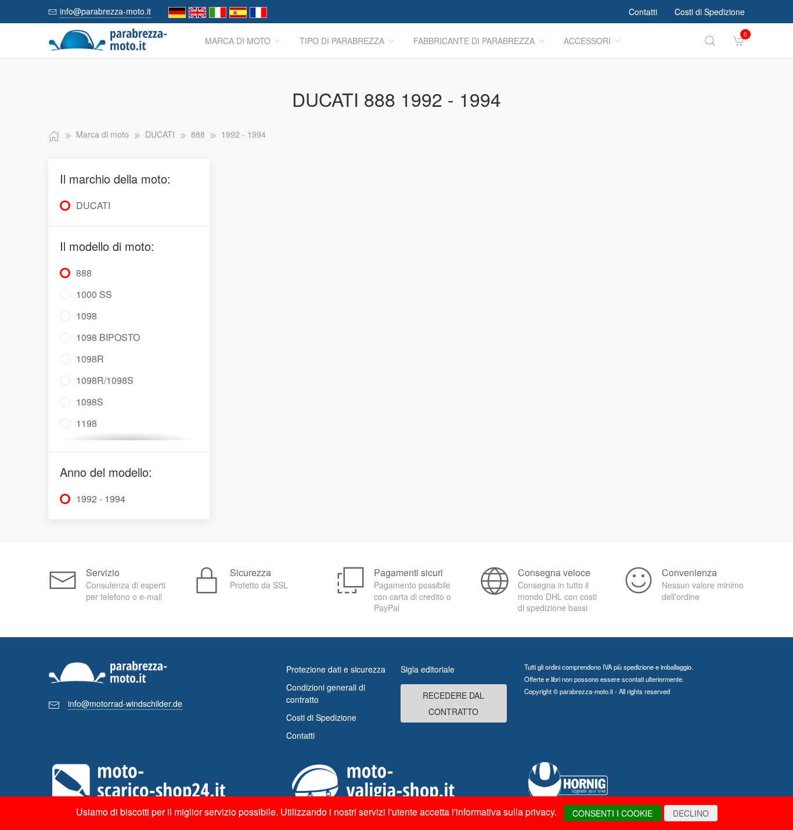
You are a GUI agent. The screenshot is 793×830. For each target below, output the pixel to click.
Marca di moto (238, 40)
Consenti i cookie (612, 813)
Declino (691, 813)
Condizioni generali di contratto (325, 693)
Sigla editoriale (428, 669)
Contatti (643, 11)
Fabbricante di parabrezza (474, 40)
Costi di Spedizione (710, 11)
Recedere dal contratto (453, 703)
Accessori (587, 40)
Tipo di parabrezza (342, 40)
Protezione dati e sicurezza (335, 669)
